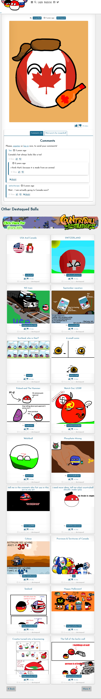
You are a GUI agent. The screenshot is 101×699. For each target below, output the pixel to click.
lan (74, 576)
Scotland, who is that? (28, 338)
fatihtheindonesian (74, 526)
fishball (29, 375)
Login (40, 2)
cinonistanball (74, 325)
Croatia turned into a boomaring (28, 639)
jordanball (29, 275)
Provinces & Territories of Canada (73, 539)
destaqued (61, 18)
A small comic (72, 338)
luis (10, 151)
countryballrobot (74, 476)
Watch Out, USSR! (72, 388)
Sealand (28, 589)
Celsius (28, 539)
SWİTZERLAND (73, 238)
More (86, 689)
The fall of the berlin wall (73, 639)
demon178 (29, 476)
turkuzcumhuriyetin (74, 275)
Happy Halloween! (73, 589)
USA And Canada (28, 238)
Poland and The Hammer (28, 388)
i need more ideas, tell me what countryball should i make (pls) (72, 489)
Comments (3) (36, 133)
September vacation (72, 288)
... (1, 12)
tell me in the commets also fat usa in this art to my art (28, 489)
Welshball (28, 439)
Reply (13, 179)
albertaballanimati (29, 576)
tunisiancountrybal (74, 425)
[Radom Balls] (48, 72)
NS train (28, 288)
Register (48, 2)
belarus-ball (74, 375)
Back (12, 689)
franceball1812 (29, 526)
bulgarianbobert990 (29, 325)
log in (26, 146)
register (16, 146)
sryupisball (37, 18)
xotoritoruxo (14, 186)
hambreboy (29, 425)
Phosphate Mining (73, 439)
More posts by (56, 133)
